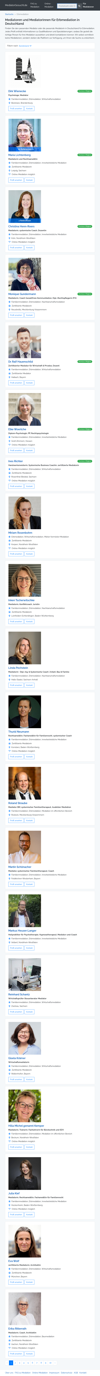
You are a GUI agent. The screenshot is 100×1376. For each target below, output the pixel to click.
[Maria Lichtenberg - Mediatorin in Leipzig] (24, 135)
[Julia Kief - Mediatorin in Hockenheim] (24, 1173)
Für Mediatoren (88, 5)
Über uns (9, 1373)
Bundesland (24, 46)
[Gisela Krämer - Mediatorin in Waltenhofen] (24, 1038)
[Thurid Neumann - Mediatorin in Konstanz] (24, 711)
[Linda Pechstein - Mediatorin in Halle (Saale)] (24, 648)
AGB (76, 1373)
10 (50, 1363)
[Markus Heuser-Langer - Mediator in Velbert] (24, 910)
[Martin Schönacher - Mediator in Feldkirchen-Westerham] (24, 847)
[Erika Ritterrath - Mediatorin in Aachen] (24, 1308)
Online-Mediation (49, 5)
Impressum (54, 1373)
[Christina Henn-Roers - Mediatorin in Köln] (24, 206)
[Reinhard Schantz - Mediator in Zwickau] (24, 974)
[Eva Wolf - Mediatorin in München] (24, 1241)
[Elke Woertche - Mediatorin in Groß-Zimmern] (24, 409)
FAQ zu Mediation (34, 5)
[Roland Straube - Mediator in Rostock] (24, 783)
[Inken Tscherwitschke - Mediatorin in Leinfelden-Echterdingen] (24, 580)
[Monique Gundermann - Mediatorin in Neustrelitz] (24, 274)
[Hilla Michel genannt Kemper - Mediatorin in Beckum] (24, 1106)
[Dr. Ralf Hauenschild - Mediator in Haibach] (24, 341)
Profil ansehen (16, 108)
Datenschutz (66, 1373)
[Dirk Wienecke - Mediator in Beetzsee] (24, 71)
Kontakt (29, 108)
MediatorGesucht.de (16, 5)
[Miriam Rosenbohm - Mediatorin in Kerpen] (24, 513)
